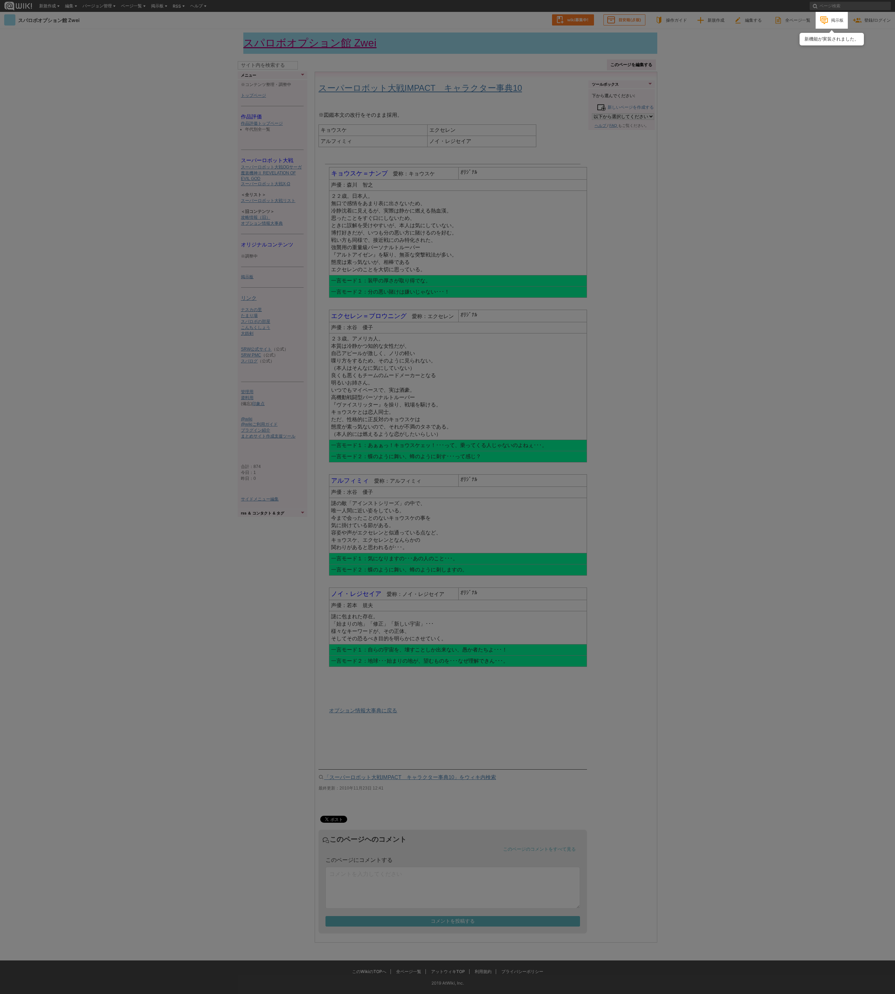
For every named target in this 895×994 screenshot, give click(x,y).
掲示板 (837, 20)
